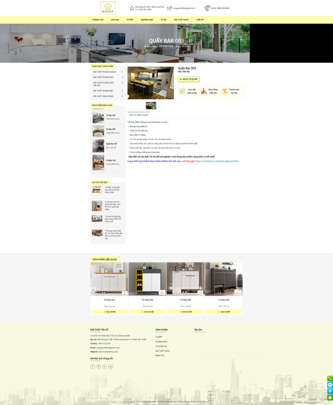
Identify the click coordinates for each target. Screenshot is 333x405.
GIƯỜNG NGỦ (161, 342)
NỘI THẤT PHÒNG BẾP (103, 91)
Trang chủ (151, 46)
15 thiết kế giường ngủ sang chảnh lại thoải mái (113, 219)
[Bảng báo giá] (330, 397)
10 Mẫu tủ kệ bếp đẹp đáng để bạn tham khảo (112, 190)
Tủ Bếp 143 (111, 155)
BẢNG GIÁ (159, 355)
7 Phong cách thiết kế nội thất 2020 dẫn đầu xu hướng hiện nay (113, 234)
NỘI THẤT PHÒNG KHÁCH (104, 72)
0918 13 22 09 (223, 8)
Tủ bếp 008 (110, 124)
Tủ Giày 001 (109, 300)
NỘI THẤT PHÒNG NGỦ (103, 77)
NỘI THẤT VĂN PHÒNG (103, 96)
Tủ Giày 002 (147, 300)
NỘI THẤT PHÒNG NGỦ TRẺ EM (103, 84)
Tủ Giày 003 (185, 300)
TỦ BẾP (158, 337)
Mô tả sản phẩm (139, 115)
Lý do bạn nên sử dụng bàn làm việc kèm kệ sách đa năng (112, 205)
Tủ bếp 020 (110, 110)
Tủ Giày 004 (223, 300)
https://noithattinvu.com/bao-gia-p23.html (217, 161)
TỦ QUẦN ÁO (161, 346)
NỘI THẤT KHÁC (166, 46)
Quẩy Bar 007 (111, 138)
